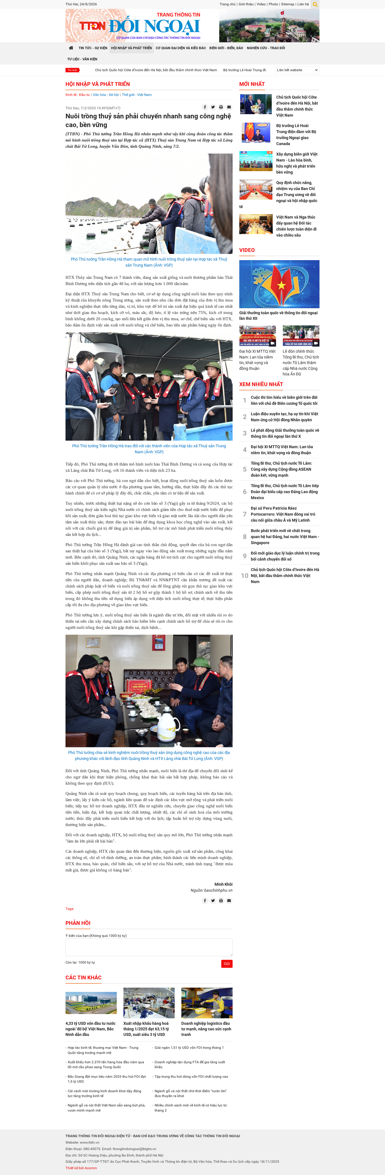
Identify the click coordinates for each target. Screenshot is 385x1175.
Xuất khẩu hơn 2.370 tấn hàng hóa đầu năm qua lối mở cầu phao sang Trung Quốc (106, 1064)
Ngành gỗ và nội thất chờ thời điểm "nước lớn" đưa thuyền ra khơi (191, 1093)
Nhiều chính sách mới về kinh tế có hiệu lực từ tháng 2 (191, 1107)
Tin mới (72, 70)
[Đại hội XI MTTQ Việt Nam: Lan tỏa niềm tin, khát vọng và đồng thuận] (257, 336)
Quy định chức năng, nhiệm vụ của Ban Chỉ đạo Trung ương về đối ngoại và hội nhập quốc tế (278, 194)
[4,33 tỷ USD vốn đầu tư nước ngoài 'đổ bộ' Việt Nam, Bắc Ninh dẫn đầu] (91, 1003)
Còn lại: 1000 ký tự (80, 962)
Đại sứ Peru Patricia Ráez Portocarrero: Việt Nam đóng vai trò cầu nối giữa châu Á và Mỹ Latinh (283, 514)
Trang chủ (228, 4)
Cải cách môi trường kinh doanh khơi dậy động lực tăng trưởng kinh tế (104, 1093)
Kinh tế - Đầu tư (78, 95)
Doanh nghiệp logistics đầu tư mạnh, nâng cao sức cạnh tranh (206, 1029)
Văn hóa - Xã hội (106, 95)
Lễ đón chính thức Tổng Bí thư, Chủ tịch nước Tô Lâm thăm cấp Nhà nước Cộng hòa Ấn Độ (301, 362)
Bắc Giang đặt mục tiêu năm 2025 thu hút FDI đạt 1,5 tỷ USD (107, 1079)
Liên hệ (303, 4)
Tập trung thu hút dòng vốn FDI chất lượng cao (191, 1076)
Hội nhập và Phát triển (98, 84)
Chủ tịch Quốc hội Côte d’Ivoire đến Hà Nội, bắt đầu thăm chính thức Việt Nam (107, 70)
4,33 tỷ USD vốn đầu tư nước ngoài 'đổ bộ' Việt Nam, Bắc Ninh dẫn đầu (90, 1029)
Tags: (70, 909)
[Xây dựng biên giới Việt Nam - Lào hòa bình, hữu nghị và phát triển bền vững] (256, 161)
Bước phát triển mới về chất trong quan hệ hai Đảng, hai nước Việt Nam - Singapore (285, 536)
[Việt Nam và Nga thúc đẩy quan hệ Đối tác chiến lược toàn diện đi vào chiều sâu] (256, 224)
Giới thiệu (246, 4)
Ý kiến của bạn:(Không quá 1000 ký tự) (96, 936)
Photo (273, 4)
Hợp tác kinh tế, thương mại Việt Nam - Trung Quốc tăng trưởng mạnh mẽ (103, 1050)
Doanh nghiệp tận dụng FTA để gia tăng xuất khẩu (190, 1064)
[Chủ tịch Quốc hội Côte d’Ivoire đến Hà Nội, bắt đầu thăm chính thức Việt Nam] (256, 104)
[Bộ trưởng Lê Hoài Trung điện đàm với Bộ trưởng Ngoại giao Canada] (256, 133)
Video (261, 4)
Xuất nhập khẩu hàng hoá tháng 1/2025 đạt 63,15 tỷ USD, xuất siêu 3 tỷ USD (146, 1029)
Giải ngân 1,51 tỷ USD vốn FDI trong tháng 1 (189, 1047)
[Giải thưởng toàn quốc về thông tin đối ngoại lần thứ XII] (279, 284)
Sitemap (287, 4)
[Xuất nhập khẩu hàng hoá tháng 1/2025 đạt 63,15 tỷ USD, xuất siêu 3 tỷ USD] (149, 1003)
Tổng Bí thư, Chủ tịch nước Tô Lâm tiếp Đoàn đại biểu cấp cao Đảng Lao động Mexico (285, 491)
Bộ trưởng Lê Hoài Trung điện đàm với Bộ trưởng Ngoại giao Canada (227, 70)
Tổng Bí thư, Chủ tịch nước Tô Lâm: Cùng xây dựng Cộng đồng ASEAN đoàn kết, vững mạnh (281, 469)
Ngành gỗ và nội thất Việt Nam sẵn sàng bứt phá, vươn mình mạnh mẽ (106, 1107)
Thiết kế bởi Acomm (81, 1168)
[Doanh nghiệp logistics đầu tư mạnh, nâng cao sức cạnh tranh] (207, 1003)
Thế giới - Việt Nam (137, 95)
